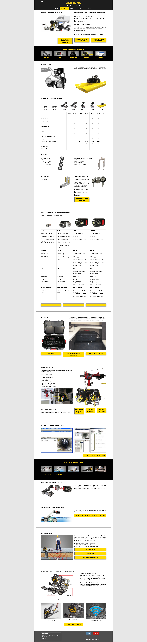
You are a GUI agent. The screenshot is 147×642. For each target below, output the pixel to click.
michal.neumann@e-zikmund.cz (49, 637)
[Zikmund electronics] (73, 4)
